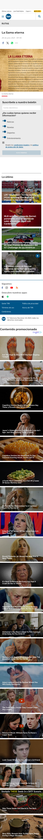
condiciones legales (21, 145)
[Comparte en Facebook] (3, 43)
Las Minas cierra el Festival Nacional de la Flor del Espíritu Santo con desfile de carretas (20, 269)
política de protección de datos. (22, 146)
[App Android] (8, 296)
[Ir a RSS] (17, 287)
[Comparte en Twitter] (7, 43)
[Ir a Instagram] (7, 287)
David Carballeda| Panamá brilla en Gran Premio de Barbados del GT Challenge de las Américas (21, 245)
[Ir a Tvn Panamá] (21, 16)
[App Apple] (3, 296)
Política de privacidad (30, 303)
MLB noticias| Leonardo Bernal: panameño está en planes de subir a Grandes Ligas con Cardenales (20, 220)
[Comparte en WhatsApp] (12, 43)
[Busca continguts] (39, 16)
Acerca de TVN (27, 308)
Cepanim (28, 11)
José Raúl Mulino (19, 11)
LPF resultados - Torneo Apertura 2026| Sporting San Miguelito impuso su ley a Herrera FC (21, 197)
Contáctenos (6, 312)
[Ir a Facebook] (3, 287)
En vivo (38, 11)
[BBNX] (4, 319)
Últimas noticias (6, 11)
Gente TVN (6, 303)
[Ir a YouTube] (12, 287)
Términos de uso (8, 308)
